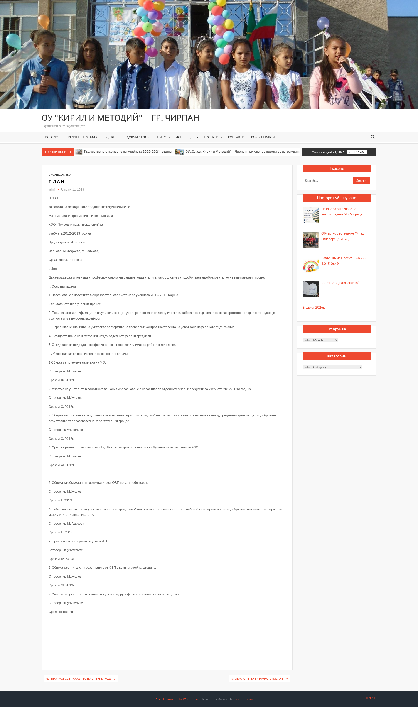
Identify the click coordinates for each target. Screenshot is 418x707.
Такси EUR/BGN (263, 137)
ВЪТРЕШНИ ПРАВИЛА (81, 137)
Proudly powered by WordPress (176, 699)
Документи (136, 137)
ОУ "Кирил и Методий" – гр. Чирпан (120, 118)
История (52, 137)
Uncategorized (60, 174)
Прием (161, 137)
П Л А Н (371, 698)
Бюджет (110, 137)
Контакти (236, 137)
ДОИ (179, 137)
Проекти (211, 137)
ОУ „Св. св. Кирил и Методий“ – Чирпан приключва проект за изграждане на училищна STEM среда (235, 151)
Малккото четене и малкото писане (257, 678)
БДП (192, 137)
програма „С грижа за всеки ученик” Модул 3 (83, 678)
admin (52, 189)
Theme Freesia (243, 699)
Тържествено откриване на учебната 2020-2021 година (100, 151)
